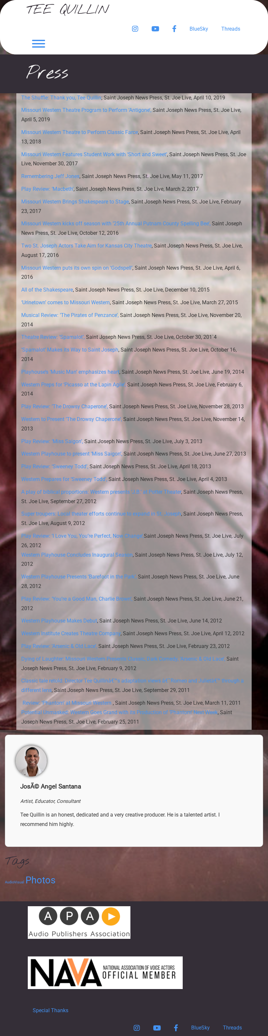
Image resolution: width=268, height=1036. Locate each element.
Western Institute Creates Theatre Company (71, 633)
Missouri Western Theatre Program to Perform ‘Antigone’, (86, 110)
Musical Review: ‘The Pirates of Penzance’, (70, 315)
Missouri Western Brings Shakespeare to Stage (75, 202)
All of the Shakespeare (47, 290)
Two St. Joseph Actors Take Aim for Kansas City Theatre (86, 246)
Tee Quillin (67, 10)
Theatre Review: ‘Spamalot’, (53, 337)
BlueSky (199, 29)
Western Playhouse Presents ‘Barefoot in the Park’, (79, 577)
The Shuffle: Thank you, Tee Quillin (61, 98)
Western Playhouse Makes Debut (59, 621)
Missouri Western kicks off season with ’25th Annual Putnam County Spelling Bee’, (115, 223)
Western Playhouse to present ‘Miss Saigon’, (71, 454)
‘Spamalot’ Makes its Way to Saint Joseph (69, 350)
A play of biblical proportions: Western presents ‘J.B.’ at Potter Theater (101, 492)
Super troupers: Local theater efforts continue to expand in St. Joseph (101, 514)
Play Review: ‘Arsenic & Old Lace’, (59, 646)
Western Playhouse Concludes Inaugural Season (77, 555)
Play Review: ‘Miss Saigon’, (52, 441)
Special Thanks (50, 1010)
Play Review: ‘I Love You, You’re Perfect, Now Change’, (82, 536)
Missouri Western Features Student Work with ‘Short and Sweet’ (94, 154)
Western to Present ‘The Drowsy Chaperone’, (71, 419)
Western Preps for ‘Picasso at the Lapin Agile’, (73, 385)
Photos (40, 880)
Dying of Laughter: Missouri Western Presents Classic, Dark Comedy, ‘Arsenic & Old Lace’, (123, 659)
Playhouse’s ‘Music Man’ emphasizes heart (70, 372)
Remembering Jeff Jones (50, 176)
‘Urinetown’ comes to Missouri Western (65, 302)
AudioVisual (14, 882)
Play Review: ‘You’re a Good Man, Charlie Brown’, (76, 599)
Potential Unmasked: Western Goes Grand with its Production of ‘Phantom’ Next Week (119, 712)
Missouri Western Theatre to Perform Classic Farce (79, 132)
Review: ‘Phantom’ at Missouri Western (68, 703)
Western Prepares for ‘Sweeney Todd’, (64, 479)
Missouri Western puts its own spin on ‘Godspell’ (76, 268)
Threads (230, 29)
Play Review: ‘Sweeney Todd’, (54, 466)
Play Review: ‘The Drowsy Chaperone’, (64, 406)
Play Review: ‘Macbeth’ (47, 189)
